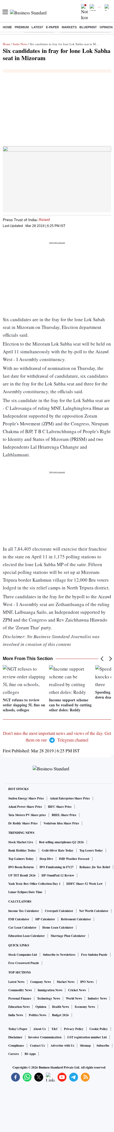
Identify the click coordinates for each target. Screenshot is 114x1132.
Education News (19, 1007)
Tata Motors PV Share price (27, 815)
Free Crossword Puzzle (23, 963)
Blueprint (88, 27)
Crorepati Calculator (59, 911)
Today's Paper (17, 1029)
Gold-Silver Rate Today (58, 850)
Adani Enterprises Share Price (70, 798)
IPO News (87, 982)
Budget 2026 (60, 1015)
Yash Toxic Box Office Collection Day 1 (34, 884)
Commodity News (20, 990)
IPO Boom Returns (21, 867)
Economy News (85, 1007)
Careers (13, 1054)
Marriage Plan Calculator (68, 936)
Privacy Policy (74, 1029)
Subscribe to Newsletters (59, 955)
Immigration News (50, 990)
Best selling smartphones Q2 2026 (61, 842)
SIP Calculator (45, 919)
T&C (54, 1029)
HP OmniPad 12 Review (58, 875)
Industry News (97, 998)
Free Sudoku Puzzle (94, 955)
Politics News (37, 1015)
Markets (69, 27)
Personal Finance (19, 998)
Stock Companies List (22, 955)
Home (7, 27)
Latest (37, 27)
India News (20, 44)
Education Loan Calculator (26, 936)
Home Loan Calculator (57, 927)
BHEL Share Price (64, 815)
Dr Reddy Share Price (23, 823)
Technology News (48, 998)
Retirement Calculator (76, 919)
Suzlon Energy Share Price (26, 798)
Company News (40, 982)
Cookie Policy (98, 1029)
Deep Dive (46, 859)
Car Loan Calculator (22, 927)
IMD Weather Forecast (74, 859)
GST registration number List (87, 1037)
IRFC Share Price (60, 807)
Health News (60, 1007)
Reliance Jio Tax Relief (94, 867)
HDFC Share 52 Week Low (84, 884)
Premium (22, 27)
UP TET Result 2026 (22, 875)
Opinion (106, 27)
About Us (39, 1029)
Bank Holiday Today (22, 850)
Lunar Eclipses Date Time (25, 892)
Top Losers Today (91, 850)
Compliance (16, 1045)
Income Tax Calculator (23, 911)
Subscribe (103, 1045)
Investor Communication (44, 1037)
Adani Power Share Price (25, 807)
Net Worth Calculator (93, 911)
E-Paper (52, 27)
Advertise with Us (62, 1045)
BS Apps (30, 1054)
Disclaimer (15, 1037)
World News (74, 998)
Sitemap (85, 1045)
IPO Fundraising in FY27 (57, 867)
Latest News (16, 982)
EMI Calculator (18, 919)
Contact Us (37, 1045)
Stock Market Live (20, 842)
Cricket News (77, 990)
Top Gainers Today (21, 859)
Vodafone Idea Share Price (61, 823)
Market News (65, 982)
